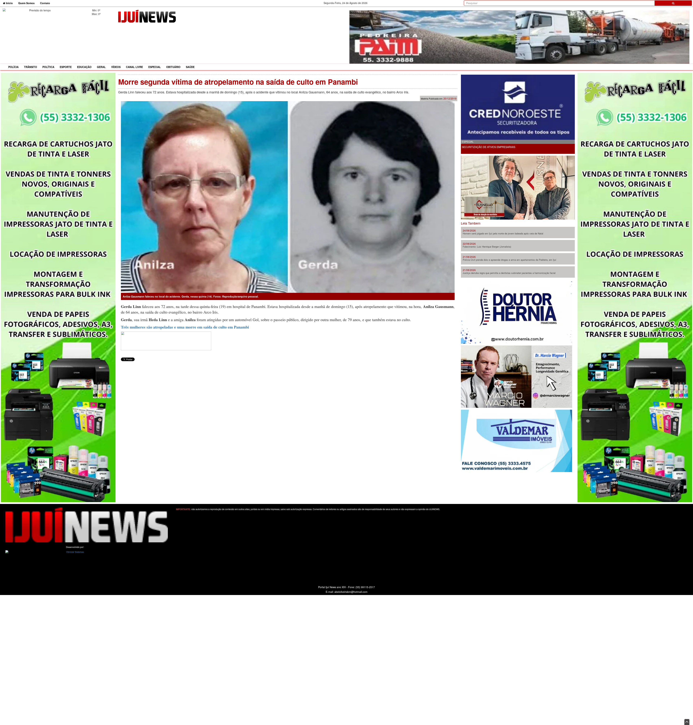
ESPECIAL (154, 67)
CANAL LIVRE (134, 67)
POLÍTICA (48, 67)
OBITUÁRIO (173, 67)
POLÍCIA (13, 67)
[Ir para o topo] (686, 722)
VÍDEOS (116, 67)
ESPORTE (66, 67)
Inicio (10, 3)
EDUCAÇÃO (84, 67)
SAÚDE (190, 67)
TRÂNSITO (30, 67)
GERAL (101, 67)
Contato (45, 3)
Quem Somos (26, 3)
